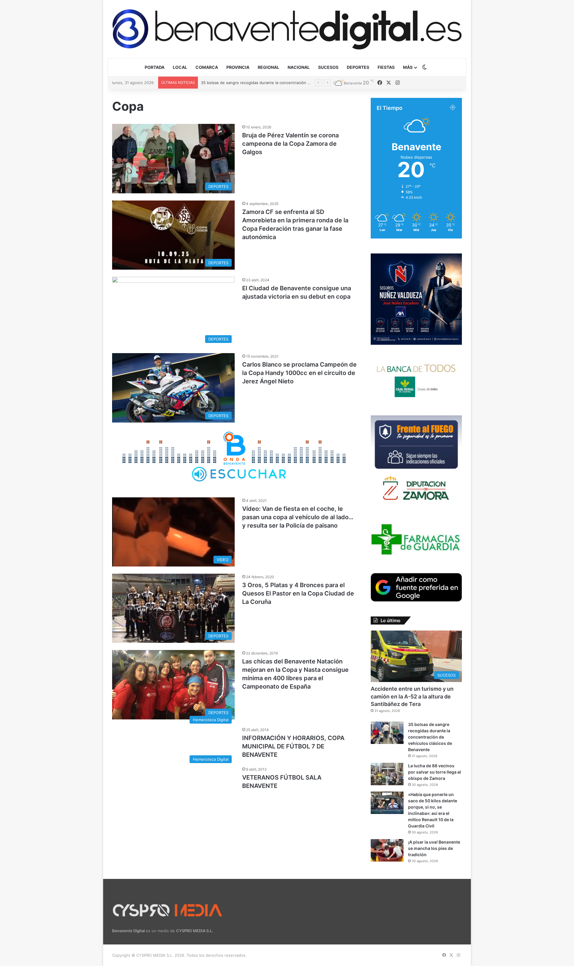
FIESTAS (386, 67)
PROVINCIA (237, 67)
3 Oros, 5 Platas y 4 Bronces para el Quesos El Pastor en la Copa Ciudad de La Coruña (298, 593)
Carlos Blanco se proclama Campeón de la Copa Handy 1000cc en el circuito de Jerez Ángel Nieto (299, 373)
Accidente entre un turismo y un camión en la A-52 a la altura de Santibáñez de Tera (412, 696)
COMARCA (207, 67)
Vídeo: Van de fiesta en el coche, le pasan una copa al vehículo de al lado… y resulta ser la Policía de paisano (297, 517)
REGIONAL (268, 67)
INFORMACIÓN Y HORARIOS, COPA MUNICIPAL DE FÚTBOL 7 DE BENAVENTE (293, 746)
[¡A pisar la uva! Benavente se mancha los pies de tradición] (387, 850)
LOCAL (180, 67)
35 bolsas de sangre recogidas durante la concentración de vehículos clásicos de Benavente (430, 737)
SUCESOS (328, 67)
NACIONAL (299, 67)
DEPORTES (358, 67)
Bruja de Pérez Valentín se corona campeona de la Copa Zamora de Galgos (290, 144)
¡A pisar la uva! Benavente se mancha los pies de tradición (434, 848)
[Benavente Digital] (287, 29)
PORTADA (154, 67)
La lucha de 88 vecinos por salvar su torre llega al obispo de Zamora (264, 82)
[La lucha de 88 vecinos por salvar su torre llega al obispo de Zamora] (387, 774)
